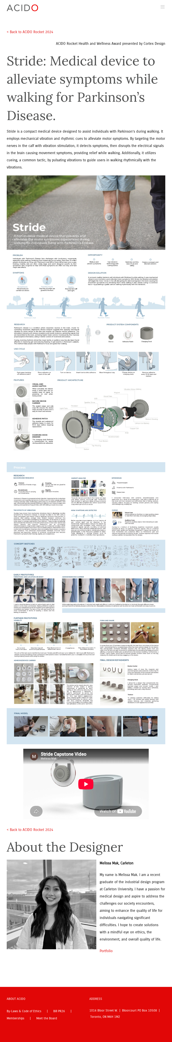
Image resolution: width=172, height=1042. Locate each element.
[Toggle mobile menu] (163, 6)
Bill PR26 (59, 1011)
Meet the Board (46, 1018)
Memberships (15, 1018)
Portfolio (106, 951)
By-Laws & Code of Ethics (24, 1011)
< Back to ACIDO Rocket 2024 (30, 32)
